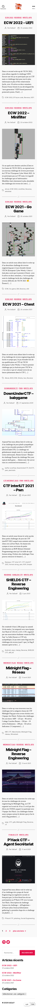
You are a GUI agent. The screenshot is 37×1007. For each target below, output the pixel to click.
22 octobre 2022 (26, 122)
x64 (27, 289)
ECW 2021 (9, 202)
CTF (9, 732)
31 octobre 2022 (26, 28)
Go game (12, 289)
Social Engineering (27, 918)
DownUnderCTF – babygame (18, 395)
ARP (6, 732)
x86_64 (11, 652)
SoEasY (13, 28)
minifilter (21, 189)
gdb (14, 822)
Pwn (21, 388)
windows (8, 191)
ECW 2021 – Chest (18, 304)
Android (8, 650)
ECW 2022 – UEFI (18, 22)
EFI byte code (18, 97)
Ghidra (20, 378)
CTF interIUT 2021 (10, 480)
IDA (18, 289)
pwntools (12, 470)
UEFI (32, 97)
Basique (8, 562)
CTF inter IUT (16, 562)
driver (7, 189)
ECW (6, 289)
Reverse (18, 17)
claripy (18, 650)
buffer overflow (10, 468)
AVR (11, 378)
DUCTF (31, 468)
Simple (29, 564)
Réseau (20, 663)
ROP (24, 564)
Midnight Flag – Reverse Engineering (18, 753)
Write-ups (27, 17)
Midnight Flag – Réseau (18, 670)
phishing (17, 918)
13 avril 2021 (26, 677)
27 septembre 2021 (26, 403)
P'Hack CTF (13, 835)
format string (14, 564)
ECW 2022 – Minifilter (18, 115)
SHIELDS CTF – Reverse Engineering (18, 584)
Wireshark (14, 734)
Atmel (7, 378)
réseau (7, 734)
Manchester (16, 732)
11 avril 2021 (26, 849)
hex (25, 378)
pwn (6, 470)
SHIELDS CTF (17, 575)
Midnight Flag (9, 663)
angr (13, 650)
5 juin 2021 (26, 594)
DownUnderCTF (11, 388)
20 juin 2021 (26, 495)
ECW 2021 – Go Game (19, 209)
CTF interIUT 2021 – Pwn (18, 488)
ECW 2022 (9, 17)
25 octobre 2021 (26, 216)
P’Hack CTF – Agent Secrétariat (18, 842)
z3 (6, 824)
